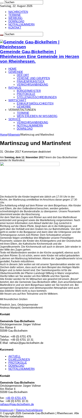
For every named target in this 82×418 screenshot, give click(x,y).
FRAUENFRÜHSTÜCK (31, 81)
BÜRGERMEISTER (29, 90)
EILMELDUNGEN (19, 359)
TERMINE (14, 15)
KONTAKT (14, 27)
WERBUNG (15, 18)
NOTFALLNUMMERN (21, 24)
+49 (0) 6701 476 (15, 398)
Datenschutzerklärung (29, 410)
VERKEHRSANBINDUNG (32, 84)
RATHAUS (14, 87)
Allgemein (14, 134)
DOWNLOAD (16, 21)
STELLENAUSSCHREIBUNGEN (37, 97)
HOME (12, 68)
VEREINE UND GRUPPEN (33, 78)
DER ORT (23, 75)
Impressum (7, 410)
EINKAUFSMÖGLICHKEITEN (35, 103)
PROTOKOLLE (26, 94)
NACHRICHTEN (18, 11)
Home (3, 134)
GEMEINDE (15, 72)
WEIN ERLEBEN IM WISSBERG (37, 116)
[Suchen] (1, 3)
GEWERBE (24, 106)
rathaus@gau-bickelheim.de (17, 404)
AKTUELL (14, 356)
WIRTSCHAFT (17, 100)
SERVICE (14, 119)
